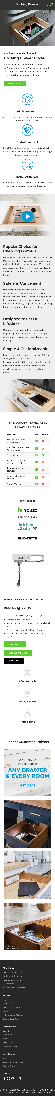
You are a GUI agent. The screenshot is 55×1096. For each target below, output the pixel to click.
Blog (4, 1058)
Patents (6, 1039)
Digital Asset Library (11, 1007)
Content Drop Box (10, 1019)
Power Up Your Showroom (14, 988)
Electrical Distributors (12, 980)
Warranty (6, 1011)
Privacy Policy (8, 1042)
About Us (6, 1031)
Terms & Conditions (11, 1046)
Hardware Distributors (12, 976)
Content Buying (9, 1066)
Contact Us (7, 1035)
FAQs (5, 1000)
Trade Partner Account (12, 972)
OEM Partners (8, 984)
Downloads (7, 1003)
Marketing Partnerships (13, 1062)
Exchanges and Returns (13, 1015)
